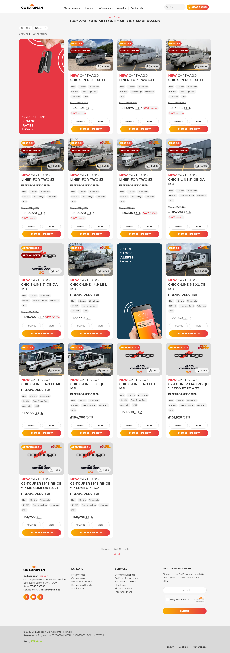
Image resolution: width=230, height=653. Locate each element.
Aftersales (105, 8)
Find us (42, 576)
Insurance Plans (123, 592)
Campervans (78, 578)
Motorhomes (71, 8)
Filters (26, 28)
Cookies (183, 647)
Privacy (170, 647)
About (120, 8)
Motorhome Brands (81, 581)
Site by (33, 641)
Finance (80, 121)
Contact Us (137, 8)
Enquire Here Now (91, 129)
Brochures (120, 585)
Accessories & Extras (125, 581)
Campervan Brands (81, 585)
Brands (89, 8)
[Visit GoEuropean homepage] (32, 7)
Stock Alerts (77, 588)
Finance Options (123, 588)
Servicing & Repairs (125, 575)
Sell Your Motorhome (126, 578)
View (100, 121)
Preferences (200, 647)
